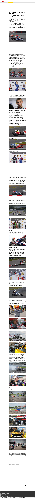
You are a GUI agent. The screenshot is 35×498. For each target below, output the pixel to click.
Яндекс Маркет (7, 496)
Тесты (22, 0)
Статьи (17, 0)
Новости (11, 0)
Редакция (1, 494)
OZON (1, 496)
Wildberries (3, 496)
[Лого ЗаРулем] (3, 0)
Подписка (10, 496)
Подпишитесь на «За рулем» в (17, 459)
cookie (17, 497)
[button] (34, 497)
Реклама (5, 494)
